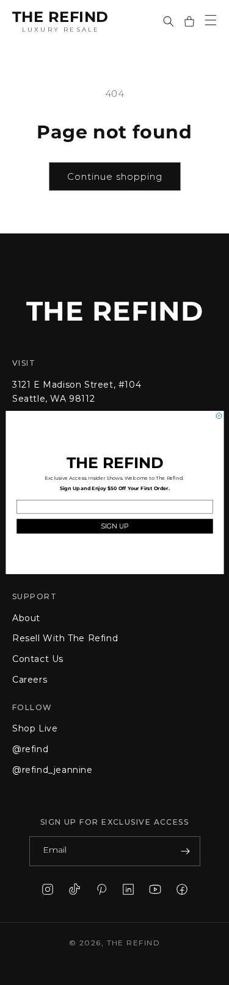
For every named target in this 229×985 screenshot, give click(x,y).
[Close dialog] (219, 416)
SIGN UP (115, 526)
